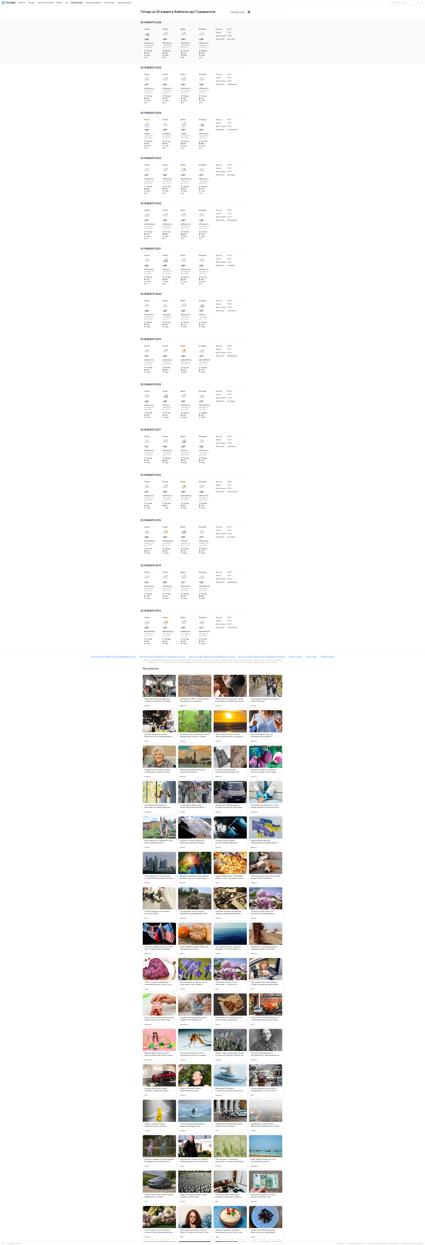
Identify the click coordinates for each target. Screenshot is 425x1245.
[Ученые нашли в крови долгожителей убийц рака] (230, 833)
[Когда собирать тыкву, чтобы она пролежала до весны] (194, 939)
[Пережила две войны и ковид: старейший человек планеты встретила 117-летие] (159, 762)
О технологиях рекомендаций (377, 1243)
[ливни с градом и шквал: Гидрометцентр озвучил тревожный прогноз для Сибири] (159, 1116)
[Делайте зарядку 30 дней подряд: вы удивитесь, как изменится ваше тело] (159, 1151)
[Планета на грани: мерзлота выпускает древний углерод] (194, 833)
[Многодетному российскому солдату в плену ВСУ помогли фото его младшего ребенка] (159, 691)
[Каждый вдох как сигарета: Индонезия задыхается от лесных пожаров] (265, 1116)
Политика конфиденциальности (356, 1243)
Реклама (18, 1243)
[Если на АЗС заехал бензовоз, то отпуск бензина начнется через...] (265, 1010)
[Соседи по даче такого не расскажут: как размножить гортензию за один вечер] (265, 903)
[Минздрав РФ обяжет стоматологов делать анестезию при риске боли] (230, 1080)
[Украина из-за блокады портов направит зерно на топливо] (265, 939)
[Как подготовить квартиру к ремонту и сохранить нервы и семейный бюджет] (230, 1187)
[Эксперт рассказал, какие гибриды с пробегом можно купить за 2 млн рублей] (159, 1080)
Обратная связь (394, 1243)
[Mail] (3, 2)
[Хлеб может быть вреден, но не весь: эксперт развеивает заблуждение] (230, 1010)
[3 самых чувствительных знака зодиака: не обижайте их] (194, 1010)
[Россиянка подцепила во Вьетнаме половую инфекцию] (159, 797)
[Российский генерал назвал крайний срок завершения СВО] (194, 903)
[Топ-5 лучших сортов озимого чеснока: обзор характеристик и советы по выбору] (159, 1222)
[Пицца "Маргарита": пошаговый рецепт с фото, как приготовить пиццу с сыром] (230, 868)
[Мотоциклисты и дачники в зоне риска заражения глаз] (159, 833)
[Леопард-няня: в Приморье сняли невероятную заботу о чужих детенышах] (194, 726)
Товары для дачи (327, 657)
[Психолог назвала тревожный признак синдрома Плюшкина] (230, 903)
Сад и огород (311, 657)
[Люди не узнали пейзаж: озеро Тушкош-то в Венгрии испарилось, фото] (194, 1187)
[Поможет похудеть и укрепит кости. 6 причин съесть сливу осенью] (265, 762)
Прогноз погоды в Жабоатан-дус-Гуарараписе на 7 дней (212, 657)
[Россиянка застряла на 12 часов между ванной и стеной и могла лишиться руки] (265, 797)
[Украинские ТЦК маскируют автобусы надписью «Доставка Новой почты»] (230, 797)
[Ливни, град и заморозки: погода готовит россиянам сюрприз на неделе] (230, 1045)
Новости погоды (295, 657)
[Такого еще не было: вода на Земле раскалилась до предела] (230, 726)
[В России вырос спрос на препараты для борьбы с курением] (265, 726)
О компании (10, 1243)
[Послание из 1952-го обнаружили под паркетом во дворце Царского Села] (194, 691)
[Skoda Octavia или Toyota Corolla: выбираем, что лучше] (159, 1187)
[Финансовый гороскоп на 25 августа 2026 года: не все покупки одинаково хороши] (159, 1045)
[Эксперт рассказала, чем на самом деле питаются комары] (194, 1045)
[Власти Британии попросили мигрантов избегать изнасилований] (194, 762)
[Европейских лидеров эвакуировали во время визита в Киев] (265, 833)
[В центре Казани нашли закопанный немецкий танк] (230, 762)
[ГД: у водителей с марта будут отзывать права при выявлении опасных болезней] (265, 974)
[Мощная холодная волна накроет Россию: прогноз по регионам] (194, 868)
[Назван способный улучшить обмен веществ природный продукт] (265, 1222)
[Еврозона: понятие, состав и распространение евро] (265, 1187)
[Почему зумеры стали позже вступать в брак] (159, 903)
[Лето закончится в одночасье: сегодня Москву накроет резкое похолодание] (159, 868)
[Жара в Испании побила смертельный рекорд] (194, 1080)
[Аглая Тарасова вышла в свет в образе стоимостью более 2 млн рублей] (194, 1222)
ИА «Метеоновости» (416, 1243)
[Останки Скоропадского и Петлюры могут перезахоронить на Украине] (265, 1045)
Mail (3, 1243)
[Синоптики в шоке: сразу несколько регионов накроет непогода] (194, 797)
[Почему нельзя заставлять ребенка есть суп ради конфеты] (159, 726)
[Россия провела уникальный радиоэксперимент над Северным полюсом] (194, 1116)
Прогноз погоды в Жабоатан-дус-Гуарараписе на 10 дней (262, 657)
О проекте (341, 1243)
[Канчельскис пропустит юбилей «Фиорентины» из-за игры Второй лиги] (194, 1151)
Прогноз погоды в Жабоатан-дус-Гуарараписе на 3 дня (113, 657)
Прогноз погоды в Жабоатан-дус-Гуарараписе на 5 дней (162, 657)
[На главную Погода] (10, 2)
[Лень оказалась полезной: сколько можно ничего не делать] (265, 868)
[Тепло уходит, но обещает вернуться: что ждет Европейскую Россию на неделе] (230, 1151)
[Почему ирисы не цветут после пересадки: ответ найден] (194, 974)
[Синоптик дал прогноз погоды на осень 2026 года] (265, 691)
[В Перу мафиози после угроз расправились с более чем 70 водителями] (265, 1080)
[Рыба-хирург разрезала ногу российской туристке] (265, 1151)
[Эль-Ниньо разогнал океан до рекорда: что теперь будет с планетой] (230, 939)
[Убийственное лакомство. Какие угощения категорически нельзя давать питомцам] (230, 691)
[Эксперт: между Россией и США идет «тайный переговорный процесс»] (159, 939)
